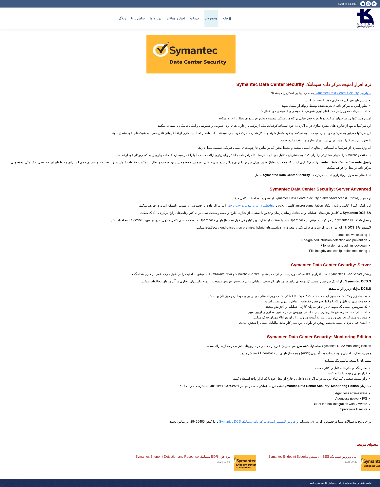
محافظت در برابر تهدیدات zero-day (251, 205)
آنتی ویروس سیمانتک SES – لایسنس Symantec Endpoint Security (312, 456)
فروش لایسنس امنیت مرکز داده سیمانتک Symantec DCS (257, 421)
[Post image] (245, 463)
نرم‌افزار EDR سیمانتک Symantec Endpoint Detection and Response (183, 456)
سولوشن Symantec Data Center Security (342, 93)
